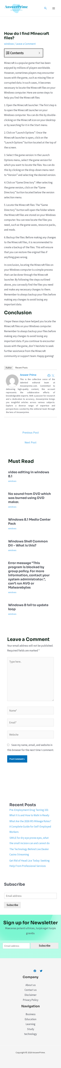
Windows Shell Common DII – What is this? (28, 543)
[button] (45, 8)
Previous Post (30, 432)
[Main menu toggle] (53, 8)
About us (30, 985)
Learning (30, 1024)
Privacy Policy (30, 1000)
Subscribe (12, 905)
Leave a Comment (26, 44)
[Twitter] (53, 375)
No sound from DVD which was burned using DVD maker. (29, 498)
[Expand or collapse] (39, 53)
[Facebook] (49, 375)
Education (30, 1019)
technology (30, 1034)
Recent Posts (21, 368)
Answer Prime (28, 375)
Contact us (31, 990)
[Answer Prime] (12, 380)
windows (9, 44)
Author (9, 368)
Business (31, 1014)
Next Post (30, 442)
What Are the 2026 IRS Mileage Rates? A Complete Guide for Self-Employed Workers (30, 826)
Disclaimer (30, 995)
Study (30, 1029)
